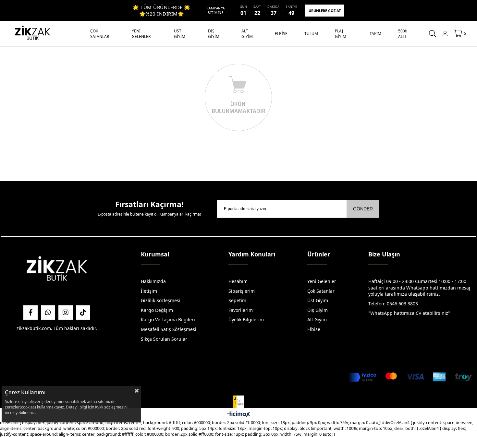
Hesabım (238, 281)
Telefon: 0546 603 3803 (393, 304)
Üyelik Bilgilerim (246, 319)
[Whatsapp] (48, 312)
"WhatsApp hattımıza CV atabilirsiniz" (409, 313)
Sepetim (237, 300)
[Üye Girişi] (445, 33)
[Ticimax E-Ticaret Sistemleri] (238, 414)
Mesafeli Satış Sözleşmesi (168, 329)
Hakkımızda (153, 281)
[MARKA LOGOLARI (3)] (57, 270)
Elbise (313, 329)
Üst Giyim (317, 300)
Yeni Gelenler (321, 281)
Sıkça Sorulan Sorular (164, 339)
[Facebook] (30, 312)
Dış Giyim (317, 310)
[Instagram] (65, 312)
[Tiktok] (83, 312)
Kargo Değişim (157, 310)
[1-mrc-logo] (238, 402)
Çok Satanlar (321, 291)
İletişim (149, 291)
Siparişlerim (241, 291)
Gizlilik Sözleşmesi (160, 300)
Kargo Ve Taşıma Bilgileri (168, 319)
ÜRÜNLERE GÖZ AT (325, 10)
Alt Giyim (317, 319)
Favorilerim (240, 310)
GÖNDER (363, 208)
